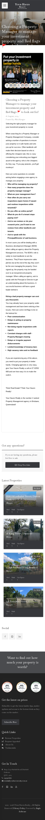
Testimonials (10, 748)
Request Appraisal (12, 741)
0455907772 (8, 778)
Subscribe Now (10, 722)
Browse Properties (13, 738)
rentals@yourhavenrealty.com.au (15, 781)
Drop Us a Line (23, 465)
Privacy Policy (19, 808)
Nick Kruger (20, 119)
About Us (9, 744)
